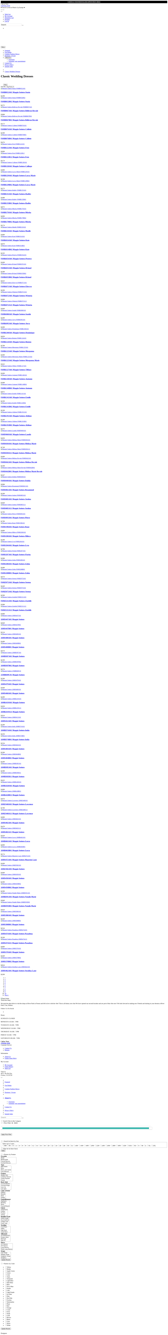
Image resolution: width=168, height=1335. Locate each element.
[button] (7, 50)
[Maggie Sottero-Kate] (13, 236)
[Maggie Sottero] (11, 615)
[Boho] (6, 1168)
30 (68, 1145)
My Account (8, 16)
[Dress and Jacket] (6, 1170)
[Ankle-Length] (5, 1218)
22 (52, 1145)
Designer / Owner (10, 1092)
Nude (8, 1313)
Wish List (7, 14)
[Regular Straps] (6, 1254)
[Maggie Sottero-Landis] (13, 430)
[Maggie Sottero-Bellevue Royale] (16, 107)
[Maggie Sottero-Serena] (13, 578)
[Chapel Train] (5, 1222)
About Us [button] (8, 1098)
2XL (154, 1145)
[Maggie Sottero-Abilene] (14, 412)
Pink (8, 1296)
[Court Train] (5, 1223)
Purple (9, 1288)
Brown (9, 1317)
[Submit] (22, 25)
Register (7, 19)
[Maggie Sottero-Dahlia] (13, 477)
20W (92, 1145)
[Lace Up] (6, 1187)
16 (41, 1145)
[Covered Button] (6, 1184)
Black (8, 1319)
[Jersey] (4, 1215)
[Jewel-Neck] (5, 1232)
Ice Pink (9, 1294)
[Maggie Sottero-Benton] (13, 338)
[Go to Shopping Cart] (1, 9)
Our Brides (8, 1085)
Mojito (9, 1269)
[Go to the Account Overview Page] (1, 11)
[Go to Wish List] (3, 9)
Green (8, 1273)
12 (33, 1145)
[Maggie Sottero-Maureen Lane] (15, 856)
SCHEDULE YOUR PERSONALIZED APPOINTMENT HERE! (84, 2)
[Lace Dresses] (6, 1171)
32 (72, 1145)
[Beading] (5, 1203)
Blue (8, 1284)
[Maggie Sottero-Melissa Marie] (15, 440)
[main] (84, 535)
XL (150, 1145)
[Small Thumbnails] (1, 82)
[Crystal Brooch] (5, 1206)
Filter (5, 85)
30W (119, 1145)
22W (97, 1145)
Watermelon (10, 1302)
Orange (9, 1308)
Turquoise (10, 1279)
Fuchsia (9, 1300)
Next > (7, 995)
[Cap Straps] (6, 1253)
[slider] (150, 1128)
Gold (8, 1315)
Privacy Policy (9, 1110)
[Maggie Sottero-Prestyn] (13, 255)
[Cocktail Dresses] (8, 1163)
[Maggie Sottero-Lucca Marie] (15, 172)
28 (64, 1145)
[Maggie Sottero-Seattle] (13, 310)
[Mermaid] (5, 1239)
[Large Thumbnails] (3, 82)
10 (5, 993)
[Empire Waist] (5, 1237)
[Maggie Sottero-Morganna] (14, 347)
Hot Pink (9, 1298)
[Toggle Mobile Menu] (1, 1077)
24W (103, 1145)
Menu (3, 47)
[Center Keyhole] (7, 1178)
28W (114, 1145)
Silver (8, 1323)
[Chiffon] (4, 1211)
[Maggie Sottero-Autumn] (14, 375)
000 (5, 1145)
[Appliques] (5, 1201)
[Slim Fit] (5, 1240)
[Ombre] (3, 1197)
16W (81, 1145)
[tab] (86, 1098)
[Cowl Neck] (5, 1227)
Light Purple (10, 1292)
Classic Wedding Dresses (12, 71)
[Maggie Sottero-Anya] (13, 320)
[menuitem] (86, 14)
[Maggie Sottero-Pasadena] (14, 930)
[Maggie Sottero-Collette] (14, 125)
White (8, 1325)
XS (135, 1145)
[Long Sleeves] (7, 1247)
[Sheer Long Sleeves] (7, 1249)
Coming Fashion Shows (12, 1089)
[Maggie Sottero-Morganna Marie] (16, 357)
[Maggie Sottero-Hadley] (13, 190)
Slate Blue (10, 1282)
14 (37, 1145)
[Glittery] (3, 1192)
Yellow (9, 1267)
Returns (7, 1050)
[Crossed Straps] (6, 1185)
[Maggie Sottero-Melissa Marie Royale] (18, 467)
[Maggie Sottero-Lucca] (13, 837)
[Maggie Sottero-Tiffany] (13, 366)
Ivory (8, 1312)
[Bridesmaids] (8, 1160)
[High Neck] (5, 1230)
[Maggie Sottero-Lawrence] (14, 800)
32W (124, 1145)
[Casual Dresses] (8, 1161)
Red (8, 1306)
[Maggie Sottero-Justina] (13, 495)
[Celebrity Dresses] (7, 1177)
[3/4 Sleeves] (7, 1246)
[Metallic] (3, 1194)
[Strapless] (6, 1258)
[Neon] (3, 1196)
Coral (8, 1310)
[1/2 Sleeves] (7, 1244)
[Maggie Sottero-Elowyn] (14, 282)
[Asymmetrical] (5, 1220)
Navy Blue (10, 1286)
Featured (7, 1082)
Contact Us (8, 1048)
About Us (8, 1056)
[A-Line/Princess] (5, 1235)
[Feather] (4, 1213)
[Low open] (6, 1189)
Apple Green (11, 1271)
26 (60, 1145)
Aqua (8, 1277)
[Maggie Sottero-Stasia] (13, 88)
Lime (8, 1275)
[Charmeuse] (4, 1210)
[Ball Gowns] (6, 1166)
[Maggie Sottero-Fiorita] (13, 551)
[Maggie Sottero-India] (13, 726)
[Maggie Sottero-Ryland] (13, 264)
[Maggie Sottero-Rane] (13, 523)
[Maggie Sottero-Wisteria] (14, 292)
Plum (8, 1304)
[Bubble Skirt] (7, 1175)
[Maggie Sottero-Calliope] (14, 162)
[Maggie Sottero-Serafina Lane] (15, 967)
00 (9, 1145)
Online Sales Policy (11, 1058)
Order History (9, 1066)
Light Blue (10, 1281)
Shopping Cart (9, 18)
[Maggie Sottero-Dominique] (15, 329)
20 (48, 1145)
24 (56, 1145)
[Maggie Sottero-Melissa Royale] (16, 458)
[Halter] (5, 1228)
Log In (7, 21)
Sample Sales (9, 1114)
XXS (130, 1145)
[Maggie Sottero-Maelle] (13, 227)
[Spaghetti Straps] (6, 1256)
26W (108, 1145)
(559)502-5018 (5, 6)
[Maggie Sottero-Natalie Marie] (15, 893)
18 (45, 1145)
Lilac (8, 1290)
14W (76, 1145)
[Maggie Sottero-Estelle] (13, 393)
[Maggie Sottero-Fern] (13, 144)
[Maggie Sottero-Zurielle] (13, 597)
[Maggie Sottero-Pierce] (13, 514)
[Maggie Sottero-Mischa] (13, 209)
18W (87, 1145)
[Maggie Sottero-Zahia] (13, 560)
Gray (8, 1321)
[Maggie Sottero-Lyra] (12, 541)
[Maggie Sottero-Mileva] (13, 532)
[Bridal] (8, 1158)
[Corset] (7, 1180)
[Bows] (5, 1204)
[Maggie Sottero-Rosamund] (14, 486)
